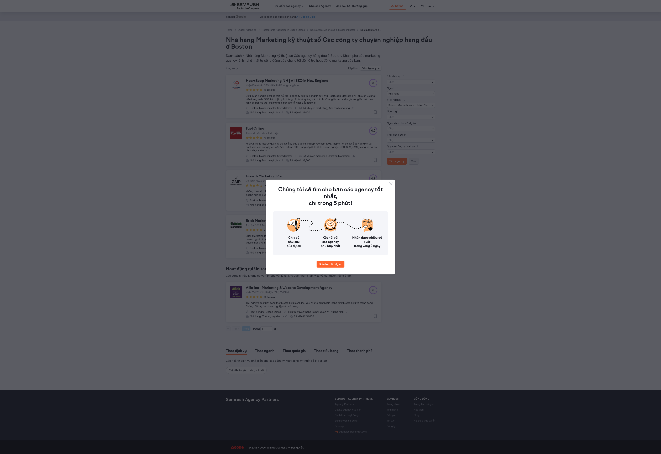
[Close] (391, 184)
